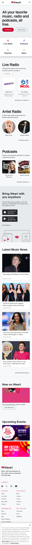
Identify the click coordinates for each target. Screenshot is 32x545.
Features (18, 496)
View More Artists (23, 140)
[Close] (30, 525)
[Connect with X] (6, 486)
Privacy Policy (15, 543)
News (17, 493)
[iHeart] (16, 2)
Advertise (3, 514)
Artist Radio (4, 501)
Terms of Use (5, 541)
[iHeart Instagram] (11, 486)
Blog (2, 516)
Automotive (19, 511)
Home (17, 514)
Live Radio (4, 496)
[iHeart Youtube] (16, 486)
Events (18, 499)
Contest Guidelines (6, 521)
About (2, 511)
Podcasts (3, 499)
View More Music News (21, 372)
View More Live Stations (21, 100)
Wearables (19, 516)
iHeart (2, 493)
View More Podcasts (22, 182)
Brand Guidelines (5, 519)
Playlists (3, 504)
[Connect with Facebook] (2, 486)
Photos (18, 504)
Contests (18, 501)
